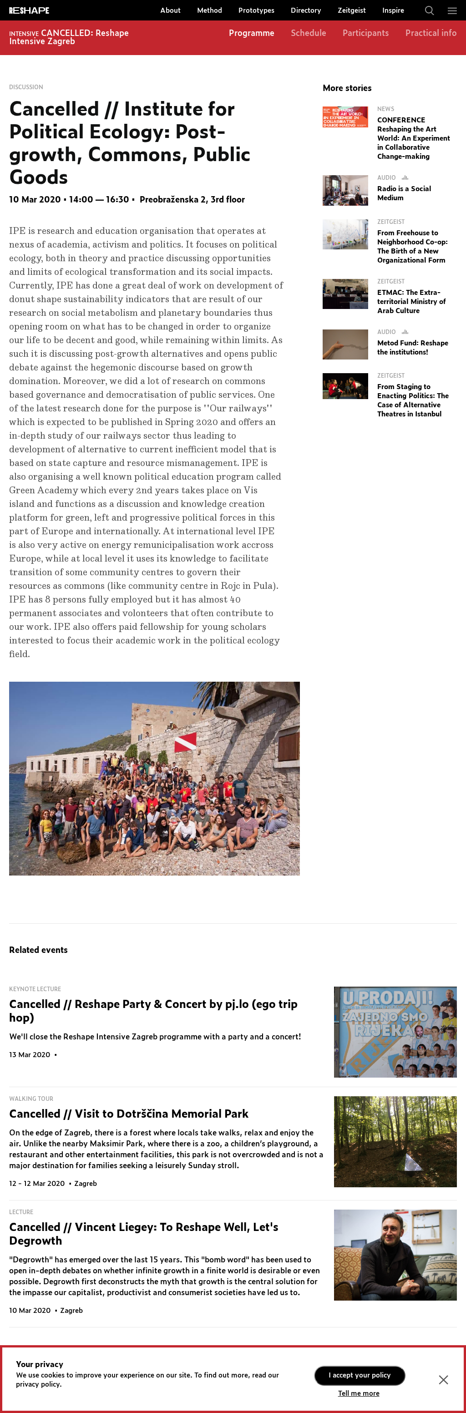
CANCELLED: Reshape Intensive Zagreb (69, 38)
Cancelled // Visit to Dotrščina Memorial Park (128, 1114)
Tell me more (359, 1393)
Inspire (393, 10)
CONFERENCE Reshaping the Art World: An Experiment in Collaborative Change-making (413, 138)
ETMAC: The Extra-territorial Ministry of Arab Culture (411, 301)
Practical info (431, 34)
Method (209, 10)
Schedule (308, 34)
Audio (387, 178)
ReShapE (29, 11)
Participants (366, 34)
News (385, 109)
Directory (306, 10)
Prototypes (256, 10)
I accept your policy (360, 1375)
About (170, 10)
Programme (251, 34)
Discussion (26, 87)
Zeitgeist (352, 10)
